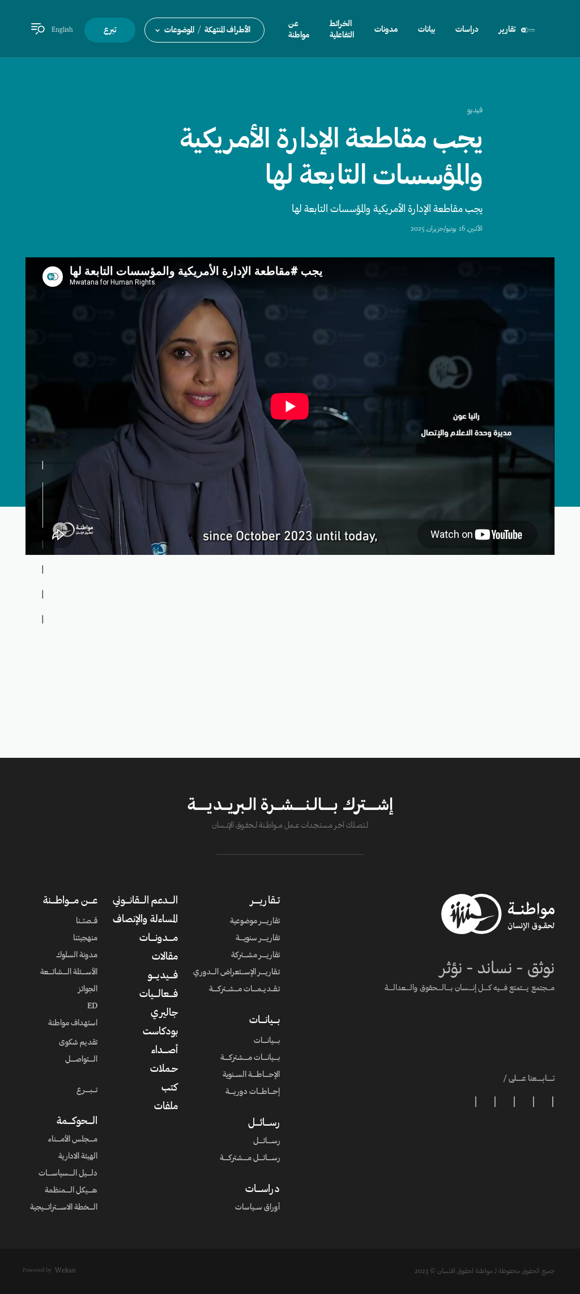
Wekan (65, 1270)
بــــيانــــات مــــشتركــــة (250, 1058)
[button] (204, 30)
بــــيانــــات (264, 1021)
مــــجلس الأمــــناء (72, 1140)
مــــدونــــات (158, 939)
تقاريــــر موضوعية (255, 922)
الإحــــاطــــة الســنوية (251, 1075)
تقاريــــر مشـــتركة (255, 956)
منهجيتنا (85, 939)
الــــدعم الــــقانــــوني (145, 901)
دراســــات (262, 1190)
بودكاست (160, 1032)
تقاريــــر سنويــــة (258, 939)
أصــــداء (164, 1051)
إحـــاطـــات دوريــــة (252, 1092)
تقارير (507, 30)
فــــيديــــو (163, 976)
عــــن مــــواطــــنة (70, 901)
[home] (528, 30)
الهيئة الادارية (77, 1157)
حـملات (164, 1069)
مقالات (165, 957)
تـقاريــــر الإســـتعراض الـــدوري (236, 973)
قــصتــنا (86, 922)
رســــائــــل (264, 1123)
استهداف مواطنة (72, 1024)
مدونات (386, 30)
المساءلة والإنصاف (145, 920)
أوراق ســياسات (257, 1208)
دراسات (467, 30)
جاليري (164, 1013)
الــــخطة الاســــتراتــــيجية (63, 1208)
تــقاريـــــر (265, 901)
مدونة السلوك (76, 956)
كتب (169, 1088)
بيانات (426, 30)
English (62, 30)
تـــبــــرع (86, 1090)
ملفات (166, 1107)
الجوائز (87, 990)
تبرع (110, 31)
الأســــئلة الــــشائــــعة (68, 973)
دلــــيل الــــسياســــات (68, 1174)
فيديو (475, 110)
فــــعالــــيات (158, 995)
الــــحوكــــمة (77, 1122)
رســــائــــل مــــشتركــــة (250, 1159)
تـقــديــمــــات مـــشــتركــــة (244, 990)
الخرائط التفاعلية (342, 30)
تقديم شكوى (78, 1043)
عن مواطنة (298, 30)
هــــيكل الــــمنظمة (71, 1191)
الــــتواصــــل (81, 1060)
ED (92, 1007)
